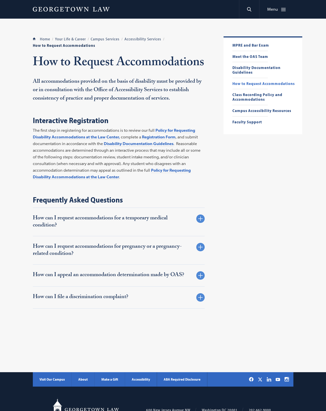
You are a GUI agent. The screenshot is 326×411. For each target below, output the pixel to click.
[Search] (249, 9)
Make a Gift (109, 379)
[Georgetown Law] (71, 9)
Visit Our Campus (52, 379)
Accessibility (141, 379)
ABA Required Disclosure (182, 379)
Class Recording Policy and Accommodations (257, 97)
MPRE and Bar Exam (250, 45)
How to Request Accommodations (263, 83)
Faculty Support (247, 122)
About (83, 379)
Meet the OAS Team (250, 56)
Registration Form (159, 137)
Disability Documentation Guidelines (256, 70)
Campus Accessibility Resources (261, 110)
